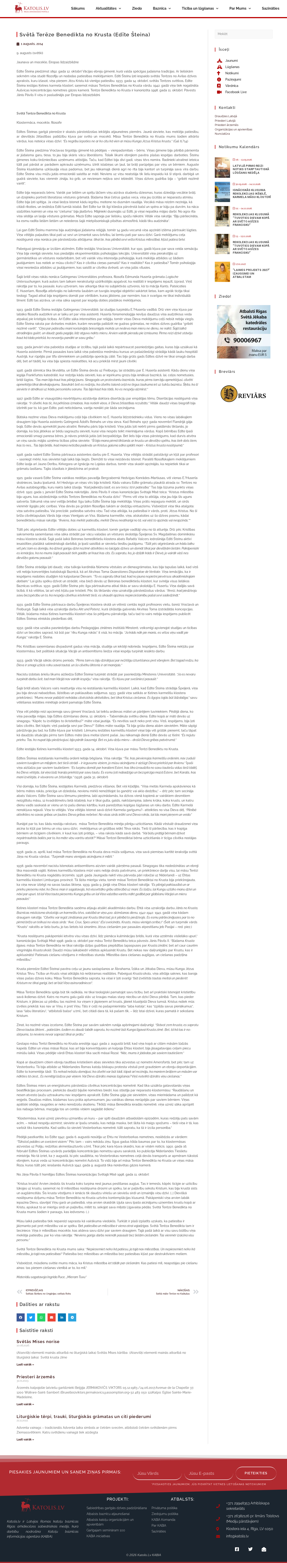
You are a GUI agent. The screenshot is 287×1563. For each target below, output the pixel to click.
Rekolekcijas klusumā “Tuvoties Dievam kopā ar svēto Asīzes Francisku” (251, 219)
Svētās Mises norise (38, 1341)
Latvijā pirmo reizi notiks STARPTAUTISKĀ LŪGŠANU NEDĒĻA (251, 169)
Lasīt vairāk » (25, 1364)
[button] (21, 1317)
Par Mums (237, 8)
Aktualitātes (106, 8)
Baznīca (159, 8)
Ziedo (137, 8)
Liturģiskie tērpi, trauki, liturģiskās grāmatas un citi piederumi (84, 1416)
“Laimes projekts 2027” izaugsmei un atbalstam (251, 273)
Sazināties (270, 8)
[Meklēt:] (244, 33)
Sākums (78, 8)
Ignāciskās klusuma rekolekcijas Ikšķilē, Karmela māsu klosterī (252, 193)
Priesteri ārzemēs (36, 1376)
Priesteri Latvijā (225, 120)
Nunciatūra (222, 133)
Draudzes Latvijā (226, 116)
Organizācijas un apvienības (233, 129)
